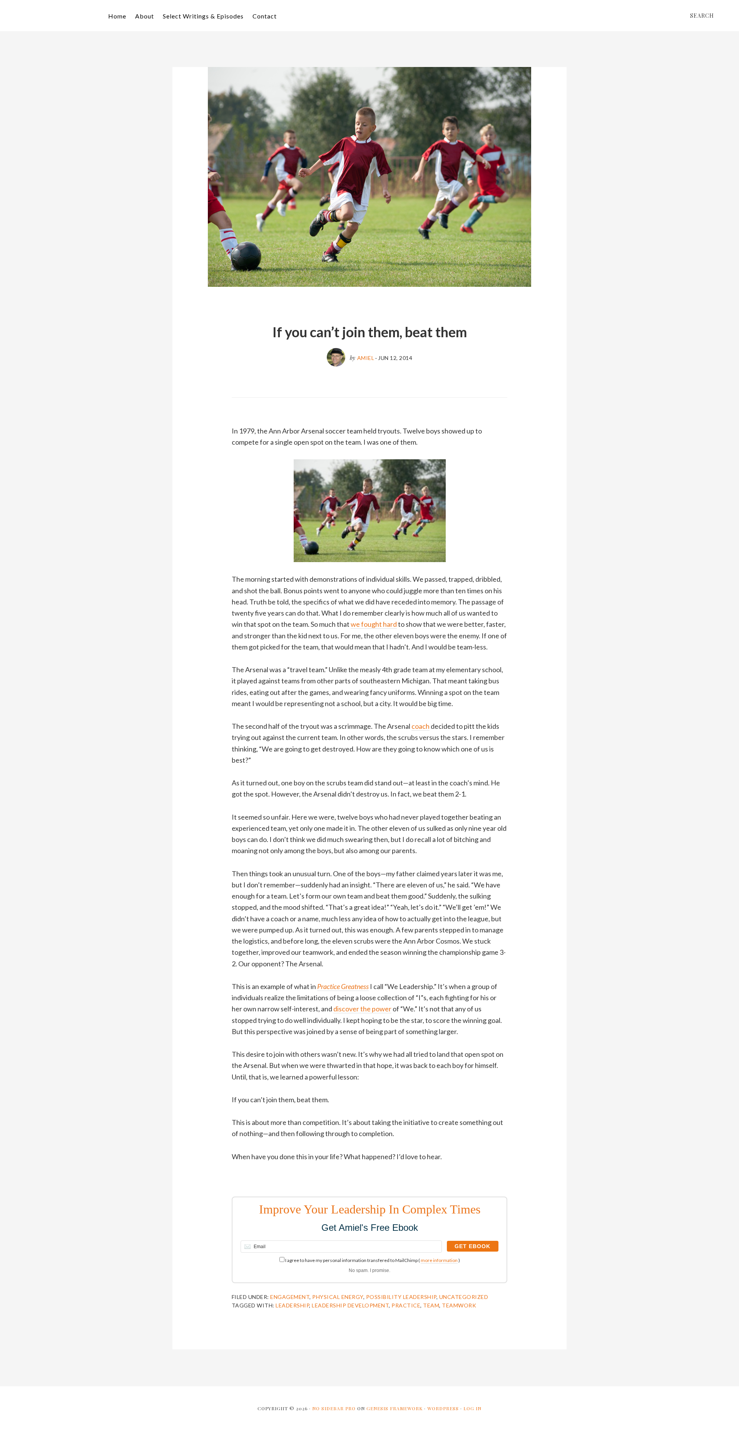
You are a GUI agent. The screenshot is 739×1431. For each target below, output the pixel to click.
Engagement (289, 1297)
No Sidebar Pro (334, 1408)
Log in (472, 1408)
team (431, 1305)
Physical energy (337, 1297)
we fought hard (374, 624)
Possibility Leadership (401, 1297)
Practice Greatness (343, 986)
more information (439, 1260)
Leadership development (350, 1305)
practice (405, 1305)
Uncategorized (463, 1297)
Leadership (292, 1305)
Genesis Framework (394, 1408)
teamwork (459, 1305)
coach (420, 726)
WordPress (443, 1408)
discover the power (362, 1008)
